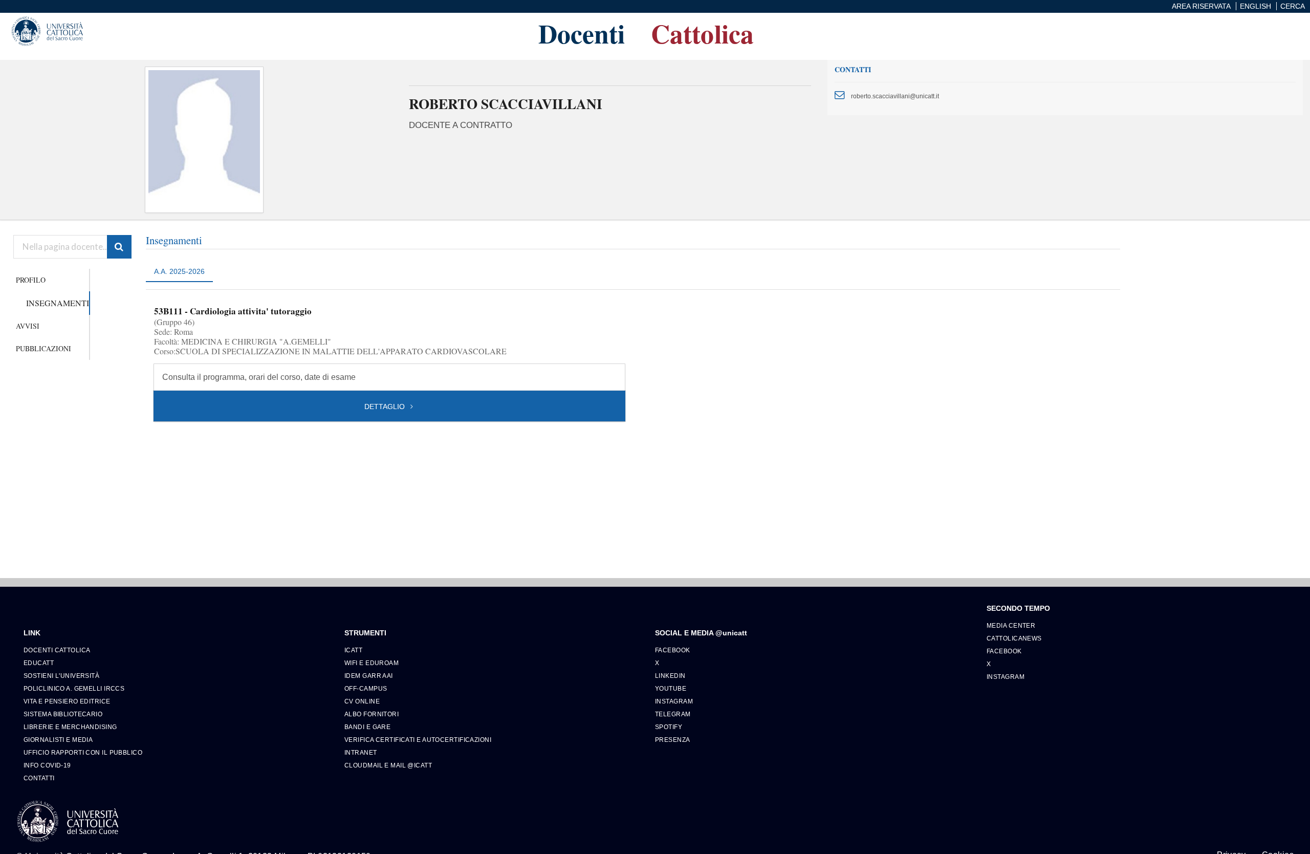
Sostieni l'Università (61, 675)
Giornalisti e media (58, 739)
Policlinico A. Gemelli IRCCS (74, 688)
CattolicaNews (1014, 638)
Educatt (39, 662)
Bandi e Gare (367, 726)
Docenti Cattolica (57, 650)
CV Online (362, 701)
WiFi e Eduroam (371, 662)
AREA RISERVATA (1201, 6)
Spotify (668, 726)
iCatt (353, 650)
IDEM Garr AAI (368, 675)
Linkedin (670, 675)
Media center (1011, 625)
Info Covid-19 (47, 765)
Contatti (39, 778)
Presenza (672, 739)
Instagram (674, 701)
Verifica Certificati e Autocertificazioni (417, 739)
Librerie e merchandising (70, 726)
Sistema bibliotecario (63, 714)
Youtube (670, 688)
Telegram (673, 714)
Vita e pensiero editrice (67, 701)
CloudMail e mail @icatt (388, 765)
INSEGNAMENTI (57, 302)
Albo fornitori (371, 714)
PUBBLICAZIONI (43, 348)
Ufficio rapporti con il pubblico (83, 752)
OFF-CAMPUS (365, 688)
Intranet (360, 752)
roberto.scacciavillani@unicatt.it (895, 96)
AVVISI (27, 326)
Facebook (672, 650)
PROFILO (31, 280)
